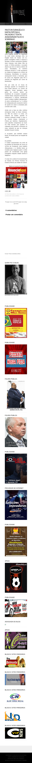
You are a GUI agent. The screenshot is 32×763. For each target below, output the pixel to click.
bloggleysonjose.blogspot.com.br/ (16, 760)
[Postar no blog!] (7, 191)
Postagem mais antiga (22, 201)
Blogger (21, 756)
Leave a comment (15, 195)
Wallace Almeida (19, 758)
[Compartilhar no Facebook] (9, 191)
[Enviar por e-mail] (5, 191)
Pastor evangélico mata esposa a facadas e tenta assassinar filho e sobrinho (15, 34)
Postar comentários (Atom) (14, 253)
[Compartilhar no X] (8, 191)
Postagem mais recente (10, 201)
